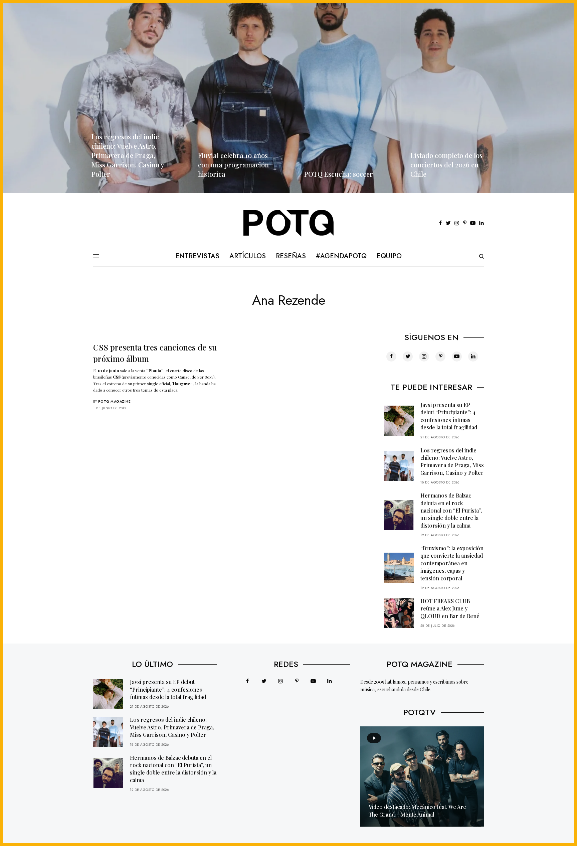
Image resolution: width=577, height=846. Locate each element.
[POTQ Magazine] (288, 223)
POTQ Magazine (114, 401)
